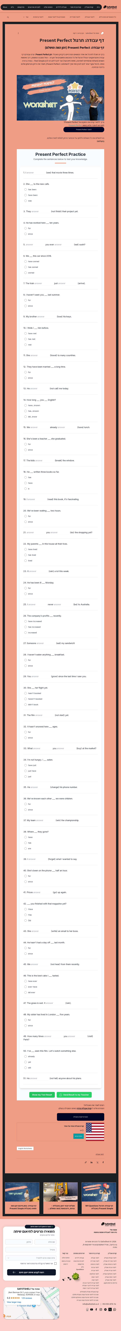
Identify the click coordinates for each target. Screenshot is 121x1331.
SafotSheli (105, 1241)
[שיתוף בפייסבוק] (103, 1162)
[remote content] (60, 624)
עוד (27, 17)
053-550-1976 (108, 1304)
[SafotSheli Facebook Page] (96, 1309)
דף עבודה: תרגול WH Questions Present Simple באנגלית (99, 1207)
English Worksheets (25, 1148)
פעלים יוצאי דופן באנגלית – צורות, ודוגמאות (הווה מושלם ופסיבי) (62, 1207)
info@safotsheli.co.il (91, 1304)
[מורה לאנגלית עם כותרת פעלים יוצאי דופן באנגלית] (60, 1192)
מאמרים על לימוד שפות (56, 17)
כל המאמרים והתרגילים (107, 17)
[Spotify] (105, 1309)
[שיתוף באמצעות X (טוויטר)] (97, 1162)
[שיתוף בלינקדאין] (91, 1162)
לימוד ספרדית (75, 17)
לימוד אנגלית (89, 17)
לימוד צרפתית (38, 17)
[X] (110, 1309)
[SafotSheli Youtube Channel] (91, 1309)
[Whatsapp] (114, 1309)
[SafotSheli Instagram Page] (100, 1309)
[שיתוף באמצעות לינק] (86, 1162)
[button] (89, 7)
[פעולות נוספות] (18, 33)
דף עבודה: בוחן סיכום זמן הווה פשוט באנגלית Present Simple (23, 1207)
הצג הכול (8, 1178)
